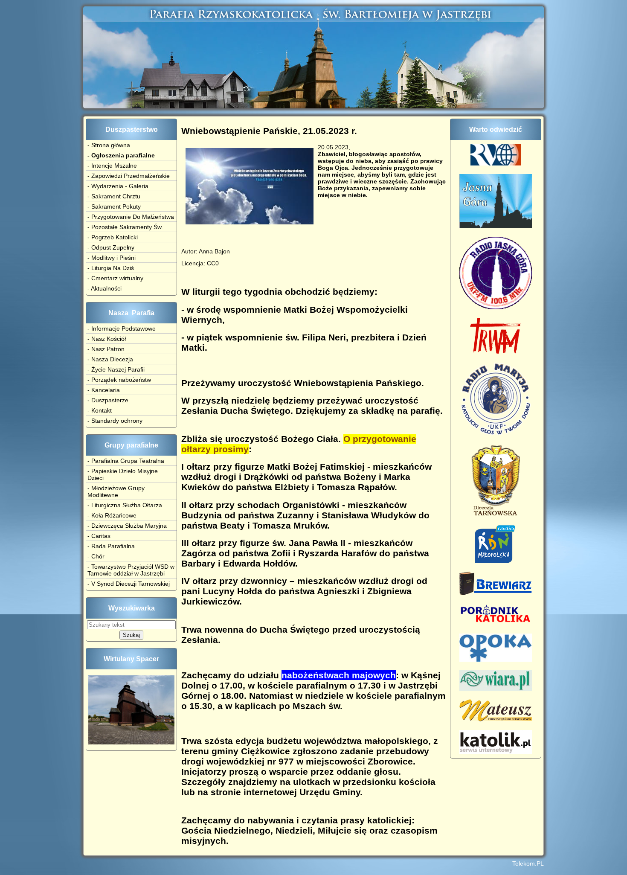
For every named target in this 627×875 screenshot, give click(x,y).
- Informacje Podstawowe (121, 328)
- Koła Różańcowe (111, 515)
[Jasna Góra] (495, 226)
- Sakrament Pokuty (114, 206)
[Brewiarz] (495, 593)
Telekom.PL (528, 863)
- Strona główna (108, 145)
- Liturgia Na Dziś (110, 268)
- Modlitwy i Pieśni (111, 257)
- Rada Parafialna (111, 546)
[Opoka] (495, 659)
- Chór (95, 556)
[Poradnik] (495, 622)
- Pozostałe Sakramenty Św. (125, 227)
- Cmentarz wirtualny (115, 278)
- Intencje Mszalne (112, 165)
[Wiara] (495, 688)
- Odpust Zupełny (110, 247)
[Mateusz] (495, 719)
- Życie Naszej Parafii (116, 369)
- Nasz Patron (106, 349)
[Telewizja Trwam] (495, 352)
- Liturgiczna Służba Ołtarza (124, 505)
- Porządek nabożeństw (119, 379)
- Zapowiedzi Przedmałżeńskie (128, 175)
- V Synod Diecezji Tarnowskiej (128, 583)
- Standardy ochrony (114, 420)
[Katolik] (495, 751)
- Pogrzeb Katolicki (112, 237)
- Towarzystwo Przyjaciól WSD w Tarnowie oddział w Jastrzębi (130, 570)
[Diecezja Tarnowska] (495, 514)
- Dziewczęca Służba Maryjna (127, 525)
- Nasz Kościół (106, 338)
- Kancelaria (103, 390)
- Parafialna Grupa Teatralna (125, 460)
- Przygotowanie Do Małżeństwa (130, 216)
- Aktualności (104, 288)
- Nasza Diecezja (110, 359)
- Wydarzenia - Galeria (117, 186)
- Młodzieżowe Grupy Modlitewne (116, 491)
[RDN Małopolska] (496, 561)
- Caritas (98, 535)
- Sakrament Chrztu (113, 196)
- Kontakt (99, 410)
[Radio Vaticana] (495, 163)
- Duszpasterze (107, 400)
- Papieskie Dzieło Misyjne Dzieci (122, 474)
